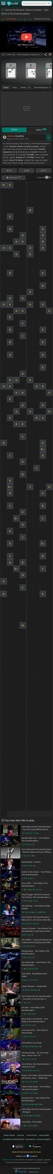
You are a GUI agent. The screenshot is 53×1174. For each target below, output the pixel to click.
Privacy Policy (44, 1135)
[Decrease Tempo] (3, 54)
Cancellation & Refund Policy (13, 1139)
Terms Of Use (31, 1135)
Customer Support (43, 1139)
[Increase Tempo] (14, 54)
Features (20, 1135)
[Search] (49, 3)
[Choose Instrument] (29, 87)
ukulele (23, 87)
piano (15, 87)
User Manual (30, 1139)
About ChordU (9, 1135)
